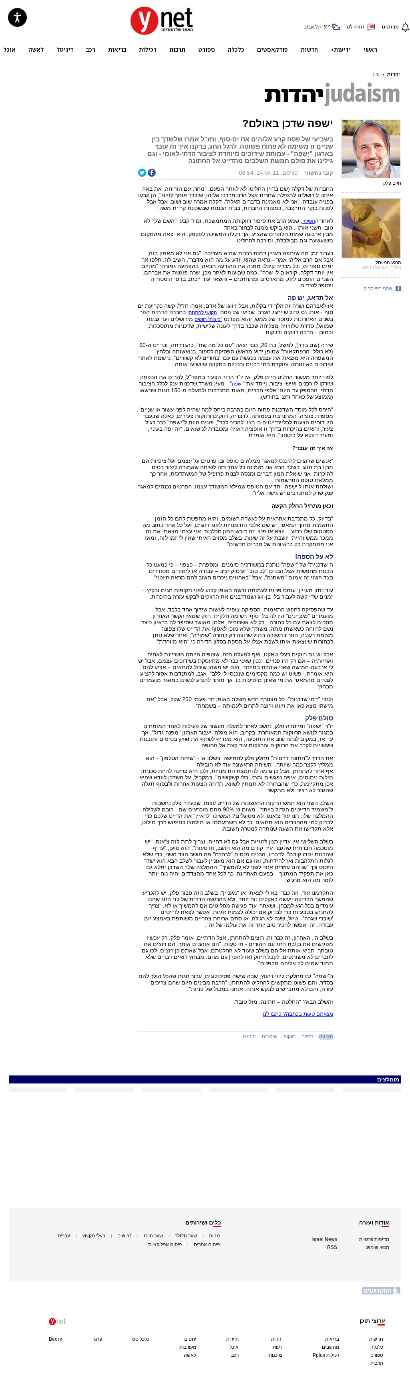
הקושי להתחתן (202, 312)
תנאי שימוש (377, 1247)
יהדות (393, 74)
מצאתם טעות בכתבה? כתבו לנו (298, 1014)
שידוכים (269, 1036)
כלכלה (376, 1347)
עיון (376, 74)
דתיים (307, 1036)
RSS (332, 1247)
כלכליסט (140, 1339)
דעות (278, 1347)
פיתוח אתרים (207, 1244)
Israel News (324, 1239)
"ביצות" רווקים (208, 319)
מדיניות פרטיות (374, 1239)
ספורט (376, 1355)
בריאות (332, 1339)
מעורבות (187, 1347)
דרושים (124, 1236)
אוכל (234, 1347)
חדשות (376, 1339)
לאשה (190, 1355)
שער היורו (153, 1236)
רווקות (289, 1036)
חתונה (249, 1036)
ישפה (237, 384)
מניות (214, 1236)
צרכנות (276, 1355)
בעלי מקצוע (93, 1236)
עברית (64, 1236)
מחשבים (330, 1347)
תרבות (376, 1363)
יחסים (190, 1339)
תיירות (232, 1339)
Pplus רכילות (326, 1355)
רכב (235, 1355)
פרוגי (97, 1339)
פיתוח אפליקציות (165, 1244)
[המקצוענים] (381, 1294)
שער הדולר (186, 1236)
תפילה (308, 221)
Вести (55, 1339)
